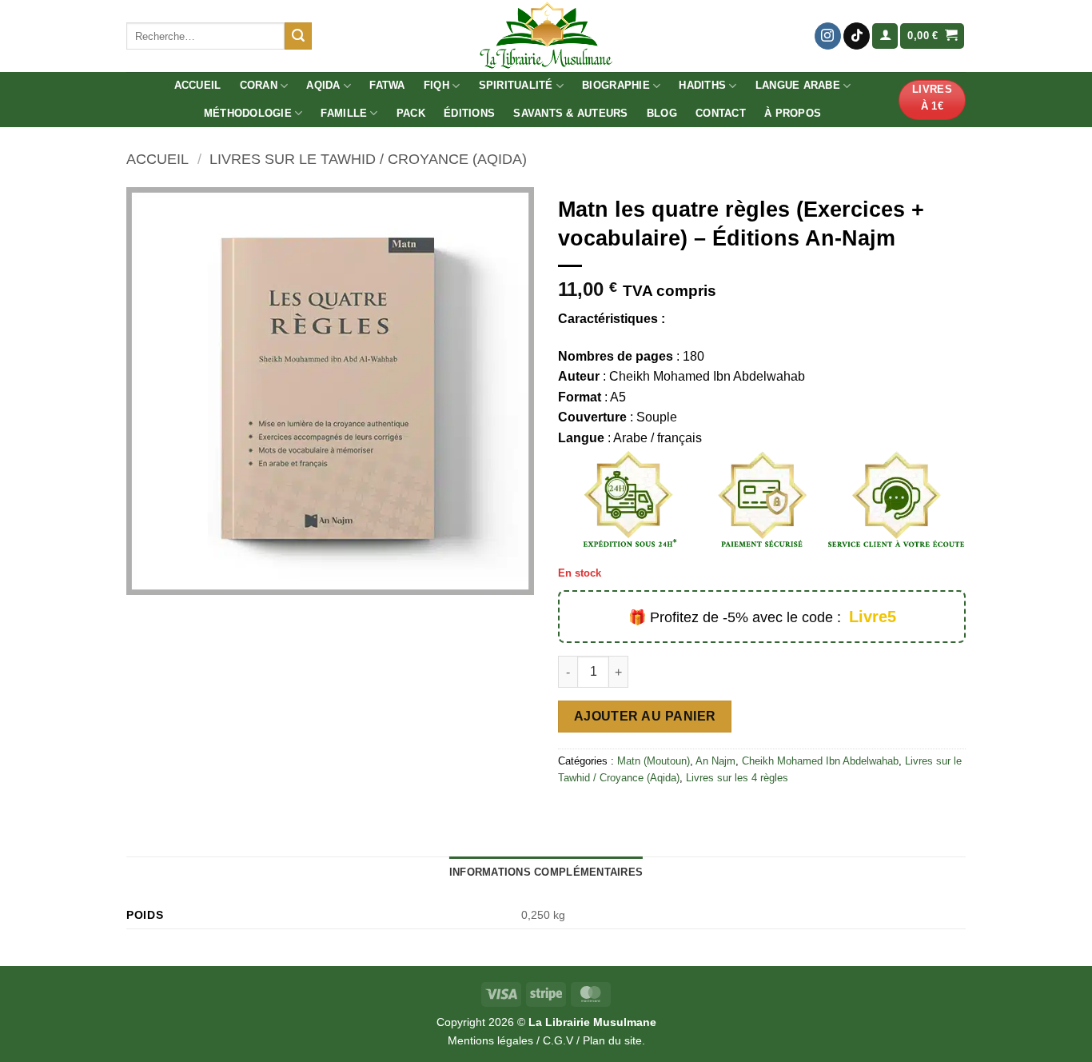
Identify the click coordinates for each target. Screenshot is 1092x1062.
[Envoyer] (298, 36)
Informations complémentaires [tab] (546, 872)
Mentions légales (490, 1040)
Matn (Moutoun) (653, 761)
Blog (662, 113)
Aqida (323, 85)
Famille (344, 113)
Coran (258, 85)
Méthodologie (248, 113)
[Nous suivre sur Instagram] (828, 36)
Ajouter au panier (645, 716)
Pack (411, 113)
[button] (885, 36)
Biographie (616, 85)
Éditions (469, 113)
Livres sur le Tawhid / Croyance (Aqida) (368, 158)
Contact (720, 113)
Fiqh (436, 85)
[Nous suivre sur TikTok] (856, 36)
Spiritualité (516, 85)
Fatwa (387, 85)
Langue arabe (797, 85)
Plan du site (612, 1040)
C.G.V (558, 1040)
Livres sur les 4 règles (737, 778)
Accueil (197, 85)
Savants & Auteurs (570, 113)
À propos (792, 113)
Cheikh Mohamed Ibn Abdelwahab (820, 761)
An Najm (715, 761)
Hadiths (702, 85)
